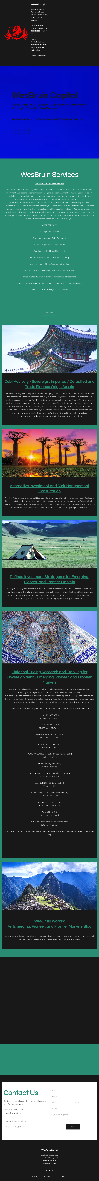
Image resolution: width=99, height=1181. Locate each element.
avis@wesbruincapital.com (15, 1121)
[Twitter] (49, 1170)
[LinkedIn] (52, 1170)
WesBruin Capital (39, 4)
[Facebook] (47, 1170)
